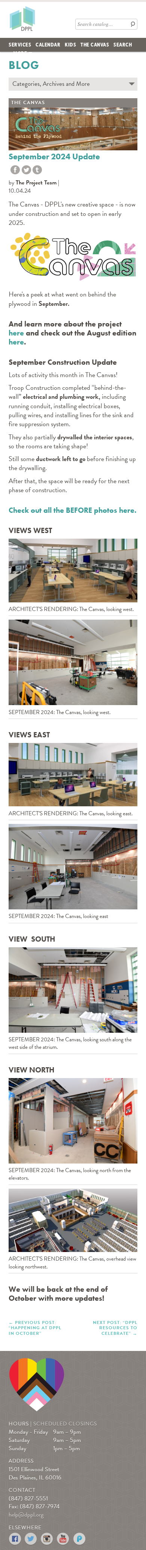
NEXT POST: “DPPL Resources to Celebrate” (115, 1327)
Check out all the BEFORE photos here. (73, 510)
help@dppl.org (26, 1514)
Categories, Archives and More (51, 83)
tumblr (37, 170)
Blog (24, 65)
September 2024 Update (54, 156)
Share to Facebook (15, 170)
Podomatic (79, 1539)
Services (20, 44)
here (16, 333)
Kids (70, 44)
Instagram (47, 1539)
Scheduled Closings (65, 1424)
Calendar (48, 44)
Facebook (15, 1539)
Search (122, 44)
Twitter (26, 170)
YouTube (63, 1539)
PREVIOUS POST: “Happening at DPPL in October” (35, 1327)
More (20, 53)
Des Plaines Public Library (22, 18)
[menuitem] (20, 44)
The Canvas (94, 44)
